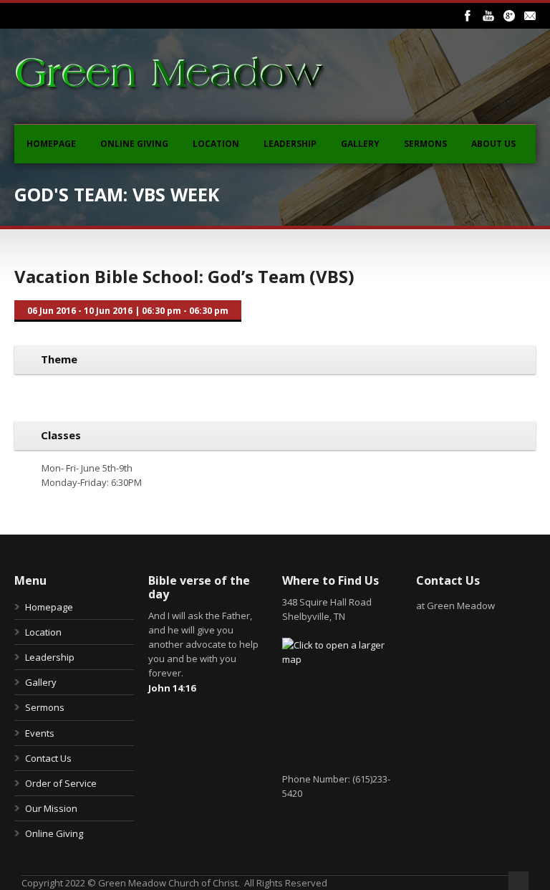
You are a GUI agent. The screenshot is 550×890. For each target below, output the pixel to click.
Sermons (425, 144)
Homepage (51, 144)
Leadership (290, 144)
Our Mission (51, 808)
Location (216, 144)
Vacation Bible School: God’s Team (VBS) (184, 276)
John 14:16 (172, 687)
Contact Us (48, 758)
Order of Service (61, 783)
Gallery (360, 144)
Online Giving (134, 144)
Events (39, 733)
